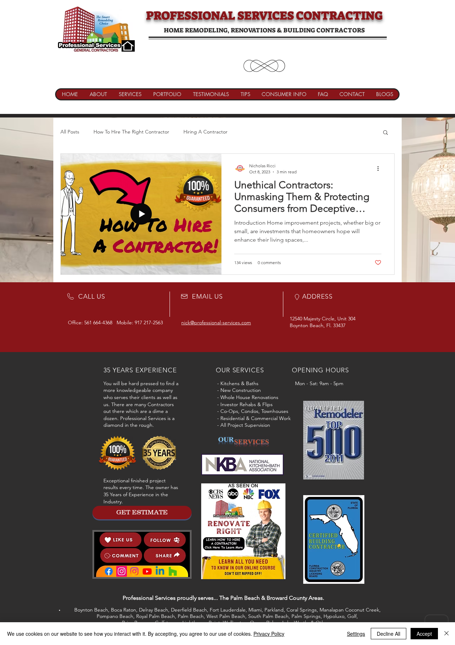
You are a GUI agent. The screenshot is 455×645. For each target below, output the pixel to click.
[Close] (446, 633)
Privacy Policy (268, 633)
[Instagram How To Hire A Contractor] (134, 571)
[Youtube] (147, 571)
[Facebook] (108, 571)
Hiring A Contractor (205, 132)
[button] (385, 133)
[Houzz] (172, 571)
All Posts (69, 132)
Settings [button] (356, 633)
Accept (424, 633)
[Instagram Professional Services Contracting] (121, 571)
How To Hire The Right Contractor (131, 132)
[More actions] (380, 168)
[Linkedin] (160, 571)
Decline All (388, 633)
